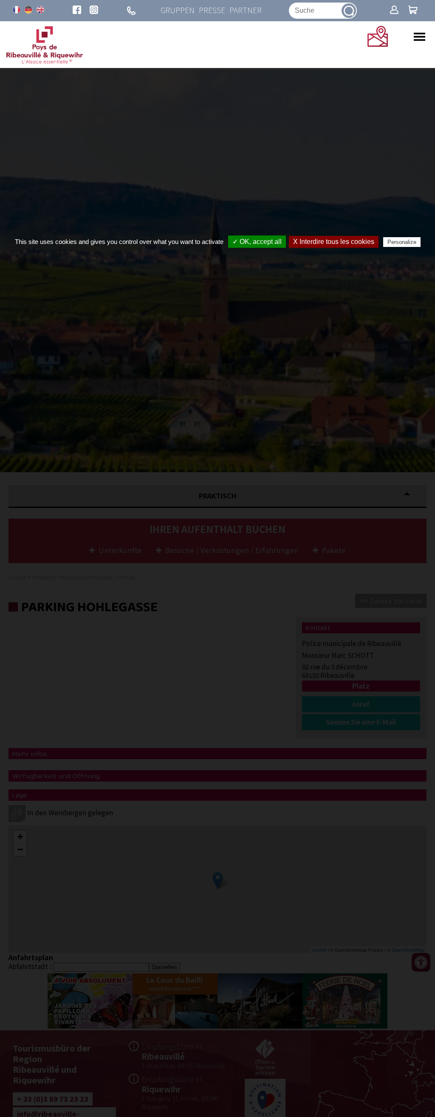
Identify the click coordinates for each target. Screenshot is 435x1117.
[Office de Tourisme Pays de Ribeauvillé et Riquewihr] (44, 61)
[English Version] (40, 10)
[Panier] (413, 11)
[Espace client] (394, 11)
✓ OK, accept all (257, 241)
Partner (245, 10)
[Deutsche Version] (28, 10)
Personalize (401, 242)
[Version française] (16, 10)
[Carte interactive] (377, 44)
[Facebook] (77, 11)
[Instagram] (94, 11)
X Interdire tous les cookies (333, 241)
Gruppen (178, 10)
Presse (212, 10)
